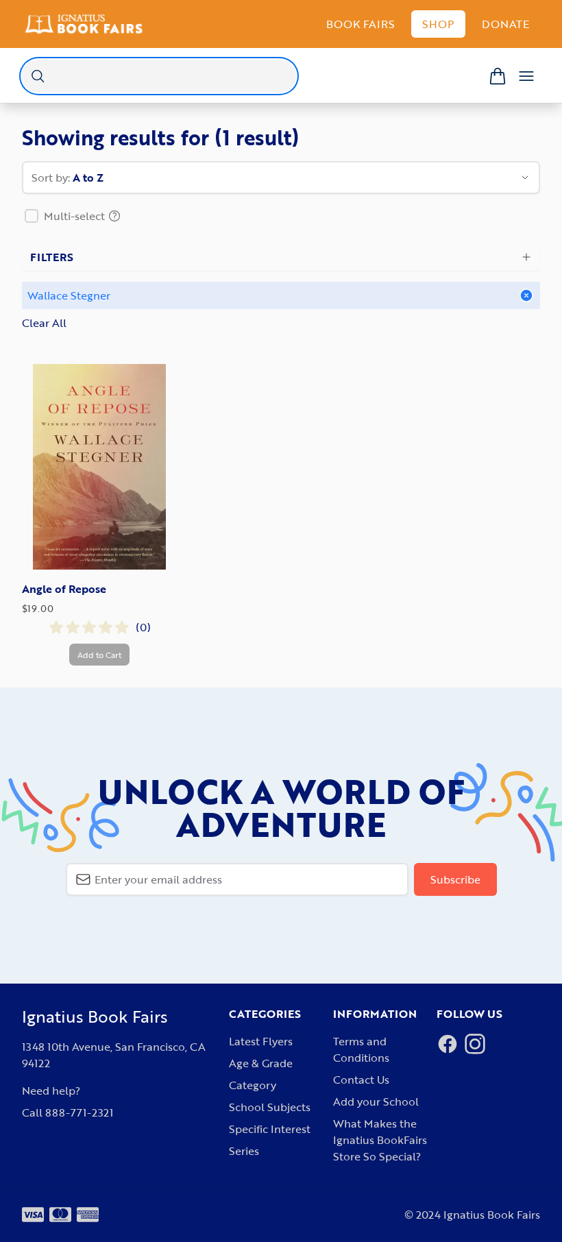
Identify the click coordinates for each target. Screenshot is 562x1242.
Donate (505, 24)
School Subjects (269, 1107)
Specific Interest (269, 1129)
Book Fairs (360, 24)
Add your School (376, 1101)
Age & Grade (261, 1063)
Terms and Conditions (361, 1049)
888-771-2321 (79, 1112)
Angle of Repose (64, 589)
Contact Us (361, 1079)
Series (244, 1151)
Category (252, 1085)
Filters (51, 257)
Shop (438, 24)
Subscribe (455, 879)
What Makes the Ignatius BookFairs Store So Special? (380, 1140)
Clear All (44, 323)
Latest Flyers (261, 1041)
